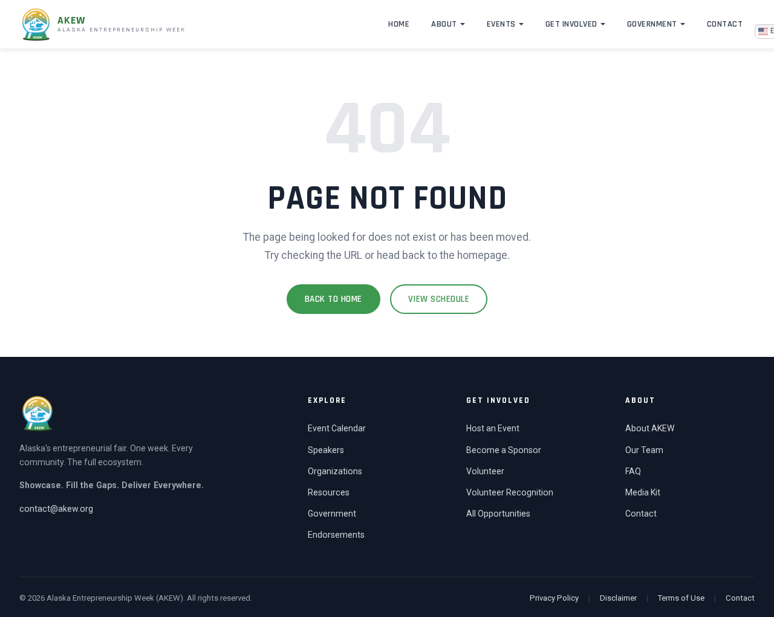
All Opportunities (498, 513)
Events (501, 24)
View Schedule (439, 299)
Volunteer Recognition (509, 492)
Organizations (335, 471)
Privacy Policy (554, 597)
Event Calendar (337, 428)
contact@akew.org (56, 509)
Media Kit (642, 492)
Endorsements (336, 535)
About (444, 24)
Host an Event (492, 428)
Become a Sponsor (503, 450)
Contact (725, 24)
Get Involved (571, 24)
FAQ (633, 471)
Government (652, 24)
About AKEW (649, 428)
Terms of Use (681, 597)
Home (398, 24)
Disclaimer (618, 597)
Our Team (644, 450)
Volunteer (485, 471)
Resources (329, 492)
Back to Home (333, 299)
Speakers (326, 450)
